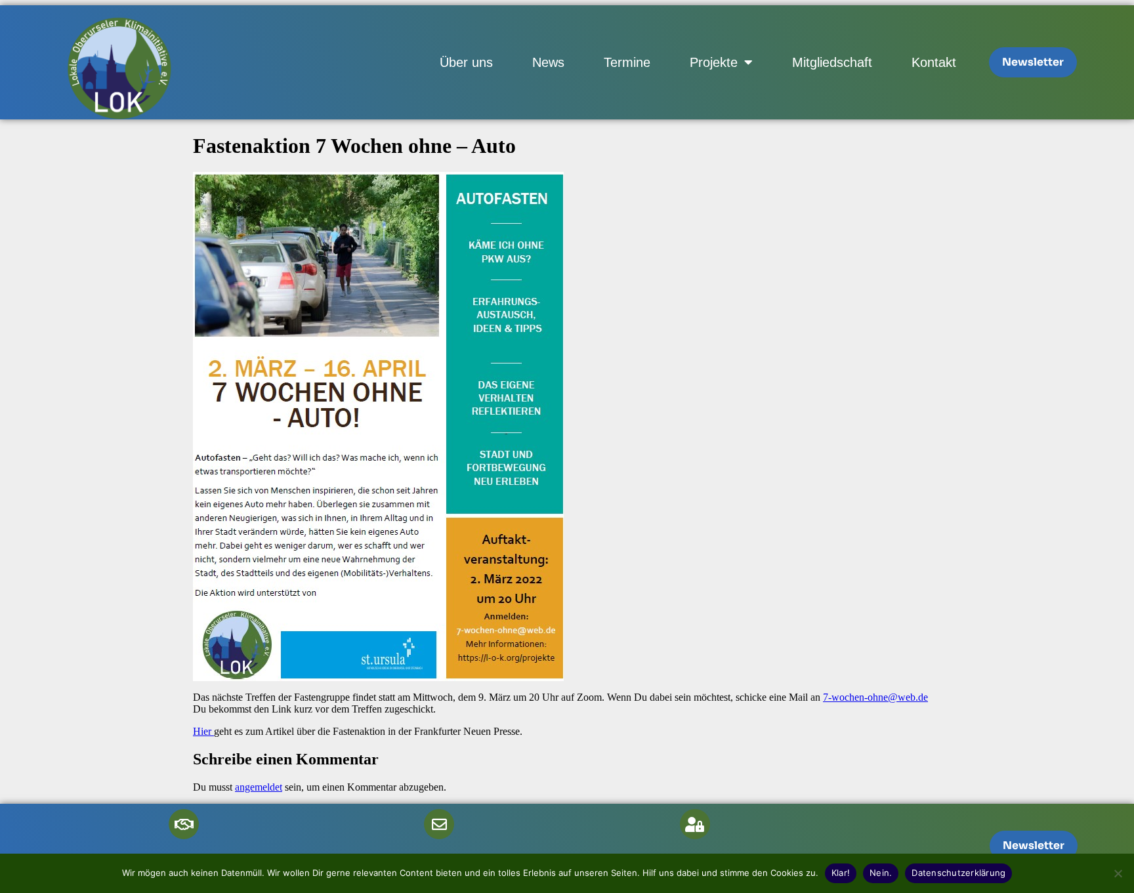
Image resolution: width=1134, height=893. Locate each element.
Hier (203, 731)
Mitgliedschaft (832, 62)
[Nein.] (1117, 873)
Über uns (466, 62)
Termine (627, 62)
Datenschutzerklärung (958, 872)
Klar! (840, 872)
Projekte (714, 62)
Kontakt (934, 62)
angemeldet (258, 787)
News (548, 62)
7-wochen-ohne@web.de (875, 697)
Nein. (881, 872)
